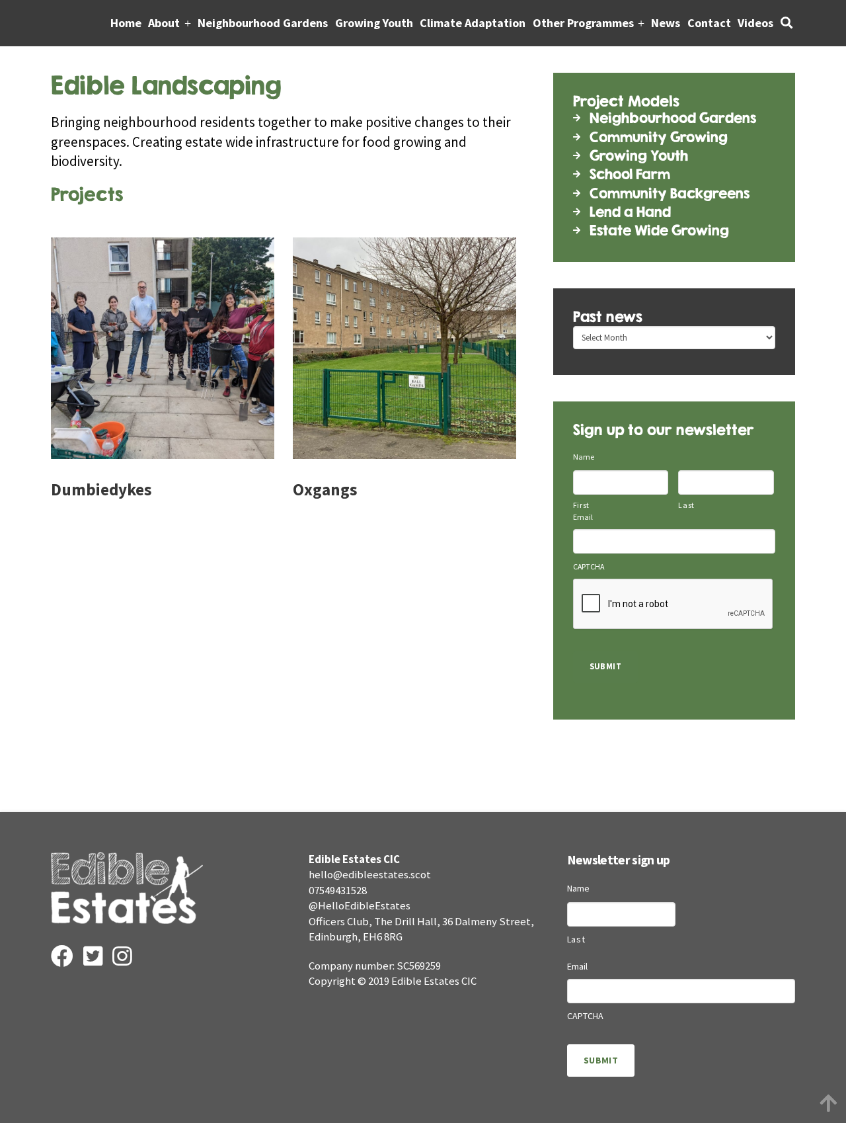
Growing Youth (639, 155)
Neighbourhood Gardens (673, 118)
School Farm (630, 174)
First (581, 505)
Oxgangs (325, 489)
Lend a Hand (630, 212)
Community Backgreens (670, 193)
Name (583, 457)
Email (583, 517)
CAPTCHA (588, 566)
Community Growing (659, 137)
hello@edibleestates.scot (370, 874)
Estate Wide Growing (659, 230)
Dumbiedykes (101, 489)
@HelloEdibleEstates (359, 905)
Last (686, 505)
